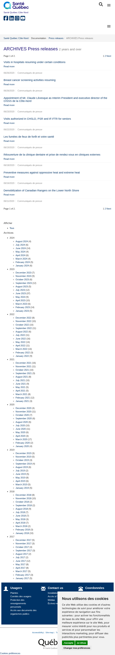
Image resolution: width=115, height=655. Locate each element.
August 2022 (22, 331)
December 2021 (23, 363)
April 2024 (20, 255)
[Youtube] (23, 19)
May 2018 (20, 519)
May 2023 (20, 297)
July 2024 (20, 245)
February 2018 (23, 529)
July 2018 (20, 512)
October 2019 (22, 460)
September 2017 (24, 550)
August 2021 (22, 376)
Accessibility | (38, 632)
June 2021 (21, 383)
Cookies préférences (10, 653)
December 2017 (23, 540)
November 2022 (23, 321)
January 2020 (22, 446)
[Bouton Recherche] (101, 3)
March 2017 (21, 571)
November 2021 (23, 366)
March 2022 (21, 349)
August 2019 (22, 467)
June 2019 (21, 474)
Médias (51, 600)
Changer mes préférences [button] (76, 648)
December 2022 (23, 317)
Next (108, 56)
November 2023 (23, 276)
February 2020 (23, 442)
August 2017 (22, 554)
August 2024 (22, 241)
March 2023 (21, 304)
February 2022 (23, 352)
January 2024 (22, 265)
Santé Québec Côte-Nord (16, 38)
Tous (12, 228)
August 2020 (22, 422)
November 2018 (23, 498)
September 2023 (24, 283)
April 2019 (20, 481)
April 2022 (20, 345)
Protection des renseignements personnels (18, 603)
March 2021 (21, 394)
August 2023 (22, 286)
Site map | (50, 632)
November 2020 (23, 411)
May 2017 (20, 564)
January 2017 (22, 578)
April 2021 (20, 390)
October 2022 (22, 324)
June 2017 (21, 561)
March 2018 (21, 526)
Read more (9, 66)
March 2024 (21, 258)
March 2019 (21, 484)
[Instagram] (18, 19)
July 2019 (20, 470)
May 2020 (20, 432)
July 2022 (20, 335)
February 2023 (23, 307)
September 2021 (24, 373)
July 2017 (20, 557)
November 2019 (23, 456)
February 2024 (23, 262)
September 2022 (24, 328)
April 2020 (20, 436)
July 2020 (20, 425)
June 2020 (21, 429)
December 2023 (23, 272)
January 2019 (22, 488)
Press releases (56, 38)
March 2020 (21, 439)
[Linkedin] (12, 19)
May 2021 (20, 387)
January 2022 (22, 356)
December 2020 (23, 408)
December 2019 (23, 453)
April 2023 (20, 300)
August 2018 (22, 509)
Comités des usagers (20, 596)
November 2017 (23, 543)
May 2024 (20, 251)
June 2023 (21, 293)
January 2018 (22, 533)
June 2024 (21, 248)
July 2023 (20, 290)
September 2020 (24, 418)
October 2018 (22, 502)
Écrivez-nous (54, 603)
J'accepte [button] (68, 643)
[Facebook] (6, 19)
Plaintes (14, 593)
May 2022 (20, 342)
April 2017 (20, 568)
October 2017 (22, 547)
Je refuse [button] (81, 643)
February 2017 (23, 575)
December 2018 (23, 495)
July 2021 (20, 380)
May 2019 (20, 477)
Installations (53, 593)
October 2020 (22, 415)
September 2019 (24, 463)
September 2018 (24, 505)
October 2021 (22, 370)
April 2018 (20, 522)
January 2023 (22, 311)
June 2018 (21, 515)
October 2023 (22, 279)
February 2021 (23, 397)
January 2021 (22, 401)
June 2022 (21, 338)
